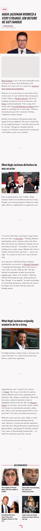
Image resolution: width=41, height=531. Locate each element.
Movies (5, 9)
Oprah (4, 104)
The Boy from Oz (21, 98)
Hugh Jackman (7, 80)
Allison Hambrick (8, 25)
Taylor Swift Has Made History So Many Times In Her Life (30, 517)
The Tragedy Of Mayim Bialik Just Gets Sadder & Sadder (10, 489)
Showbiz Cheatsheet (31, 264)
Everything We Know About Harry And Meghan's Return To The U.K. (9, 518)
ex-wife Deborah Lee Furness (23, 106)
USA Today (19, 238)
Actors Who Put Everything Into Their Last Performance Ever (30, 490)
